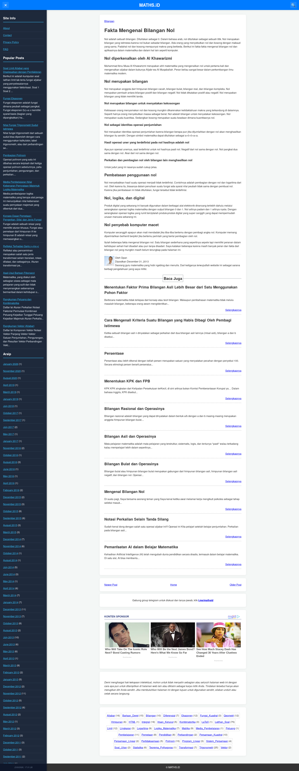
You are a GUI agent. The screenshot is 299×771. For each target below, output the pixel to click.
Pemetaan (147, 734)
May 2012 (8, 721)
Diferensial (169, 715)
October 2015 (10, 511)
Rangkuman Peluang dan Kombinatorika (17, 301)
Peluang (230, 728)
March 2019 (9, 392)
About (6, 28)
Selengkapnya (233, 310)
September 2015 (12, 518)
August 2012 (10, 714)
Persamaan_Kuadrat (210, 734)
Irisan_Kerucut (165, 722)
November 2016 (12, 448)
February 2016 (11, 490)
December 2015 (12, 497)
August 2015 (10, 525)
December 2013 (12, 609)
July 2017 (8, 427)
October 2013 (10, 623)
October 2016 (10, 455)
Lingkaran (125, 728)
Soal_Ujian (120, 747)
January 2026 (10, 364)
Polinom (170, 741)
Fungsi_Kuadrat (209, 715)
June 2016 (9, 469)
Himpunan (117, 722)
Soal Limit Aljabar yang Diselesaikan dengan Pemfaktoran (22, 70)
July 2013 (8, 637)
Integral (146, 722)
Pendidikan (165, 734)
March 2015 (9, 532)
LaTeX (205, 722)
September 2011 (12, 756)
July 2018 (8, 406)
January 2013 (10, 679)
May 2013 (8, 651)
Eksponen (187, 715)
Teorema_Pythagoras (161, 747)
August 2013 (10, 630)
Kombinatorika (188, 722)
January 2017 (10, 441)
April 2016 (8, 483)
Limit (109, 728)
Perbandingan (185, 734)
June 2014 (9, 574)
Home (173, 584)
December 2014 (12, 539)
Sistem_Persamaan (217, 741)
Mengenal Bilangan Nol (124, 491)
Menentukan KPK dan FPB (127, 380)
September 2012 (12, 707)
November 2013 (12, 616)
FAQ (5, 49)
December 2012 (12, 686)
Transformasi (186, 747)
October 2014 (10, 553)
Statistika (138, 747)
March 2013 (9, 665)
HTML (132, 722)
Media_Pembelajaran (208, 728)
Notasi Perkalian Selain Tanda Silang (136, 519)
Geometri (229, 715)
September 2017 (12, 420)
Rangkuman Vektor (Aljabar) (18, 326)
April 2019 (8, 385)
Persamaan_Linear (124, 741)
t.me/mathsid (205, 600)
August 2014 (10, 560)
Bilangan (151, 715)
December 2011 (12, 742)
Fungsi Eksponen (12, 98)
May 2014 (8, 581)
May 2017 (8, 434)
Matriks (186, 728)
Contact (7, 35)
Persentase (114, 353)
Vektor (224, 747)
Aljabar (111, 715)
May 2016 (8, 476)
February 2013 (11, 672)
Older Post (235, 584)
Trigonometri (206, 747)
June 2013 (9, 644)
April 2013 (8, 658)
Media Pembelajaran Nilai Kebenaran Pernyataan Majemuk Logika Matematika (21, 185)
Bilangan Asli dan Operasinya (130, 436)
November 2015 (12, 504)
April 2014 (8, 588)
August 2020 (10, 378)
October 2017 (10, 413)
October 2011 (10, 749)
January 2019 (10, 399)
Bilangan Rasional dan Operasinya (134, 408)
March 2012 (9, 728)
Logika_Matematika (165, 728)
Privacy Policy (11, 42)
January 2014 (10, 602)
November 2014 (12, 546)
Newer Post (110, 584)
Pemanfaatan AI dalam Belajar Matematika (141, 546)
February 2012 (11, 735)
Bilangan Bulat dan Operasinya (131, 463)
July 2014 (8, 567)
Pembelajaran (126, 734)
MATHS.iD (149, 5)
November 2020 (12, 371)
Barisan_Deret (130, 715)
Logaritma (142, 728)
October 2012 (10, 700)
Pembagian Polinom (14, 155)
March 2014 (9, 595)
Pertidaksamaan (150, 741)
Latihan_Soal (222, 722)
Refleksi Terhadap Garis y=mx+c (21, 246)
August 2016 (10, 462)
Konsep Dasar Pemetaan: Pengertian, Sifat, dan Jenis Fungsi (22, 217)
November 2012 (12, 693)
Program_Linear (191, 741)
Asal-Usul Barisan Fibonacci (19, 273)
